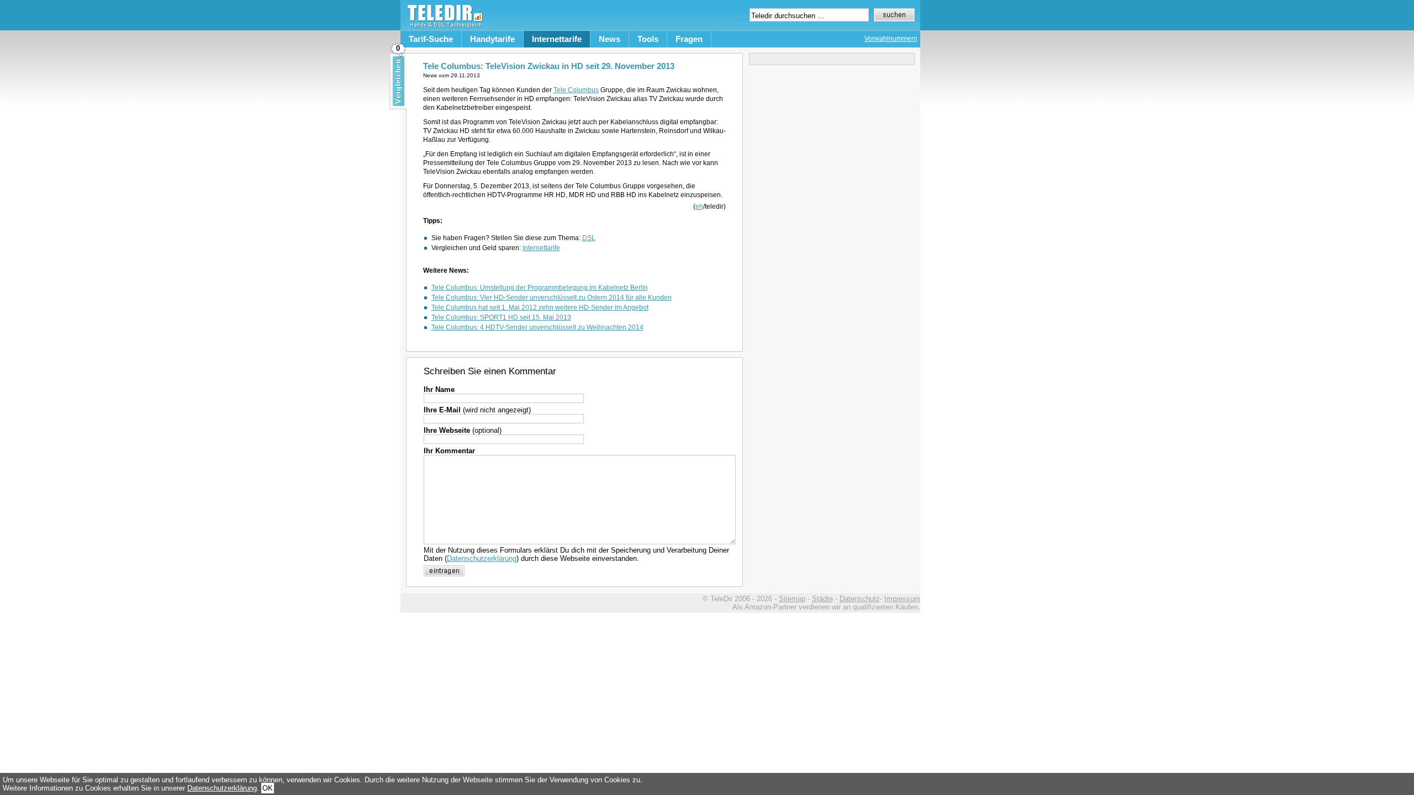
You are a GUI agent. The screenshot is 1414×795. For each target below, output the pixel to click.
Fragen (689, 39)
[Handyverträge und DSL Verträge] (443, 28)
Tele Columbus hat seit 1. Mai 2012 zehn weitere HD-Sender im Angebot (539, 307)
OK (267, 788)
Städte (822, 599)
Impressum (902, 599)
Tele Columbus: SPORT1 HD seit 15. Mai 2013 (501, 317)
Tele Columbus (576, 90)
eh (699, 206)
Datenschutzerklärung (481, 558)
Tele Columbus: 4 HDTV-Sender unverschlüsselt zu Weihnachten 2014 (537, 327)
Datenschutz (860, 599)
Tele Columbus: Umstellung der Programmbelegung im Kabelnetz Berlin (539, 288)
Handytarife (492, 39)
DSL (588, 238)
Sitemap (792, 599)
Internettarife (557, 39)
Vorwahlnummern (890, 39)
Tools (647, 39)
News (609, 39)
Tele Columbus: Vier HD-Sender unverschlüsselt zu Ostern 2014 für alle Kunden (551, 297)
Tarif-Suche (431, 39)
